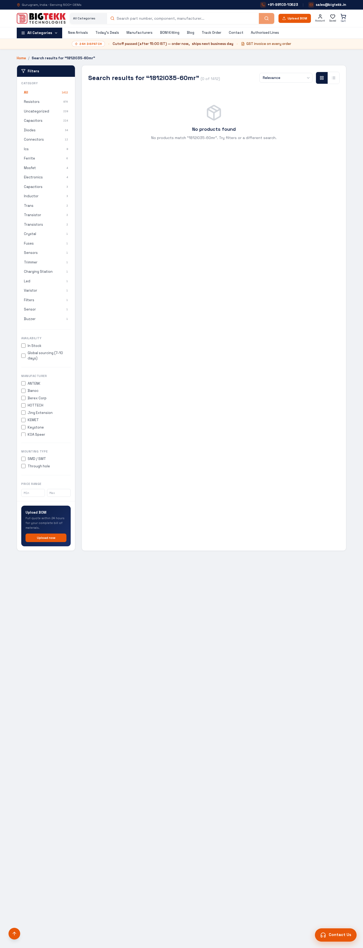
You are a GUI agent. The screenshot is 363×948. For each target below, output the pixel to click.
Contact (236, 32)
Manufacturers (139, 32)
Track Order (211, 32)
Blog (190, 32)
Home (21, 58)
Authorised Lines (265, 32)
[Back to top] (14, 933)
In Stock (34, 345)
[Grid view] (322, 78)
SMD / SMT (37, 458)
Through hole (39, 466)
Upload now (46, 538)
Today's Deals (107, 32)
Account (320, 20)
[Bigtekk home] (41, 18)
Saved (332, 20)
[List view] (333, 78)
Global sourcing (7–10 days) (45, 355)
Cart (343, 21)
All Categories (39, 33)
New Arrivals (78, 32)
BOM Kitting (169, 32)
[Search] (266, 18)
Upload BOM (297, 18)
